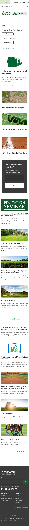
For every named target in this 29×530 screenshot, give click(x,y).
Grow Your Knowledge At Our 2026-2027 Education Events (14, 215)
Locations (18, 496)
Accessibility (4, 520)
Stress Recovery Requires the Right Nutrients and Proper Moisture (14, 271)
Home (3, 24)
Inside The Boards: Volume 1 (10, 439)
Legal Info (12, 518)
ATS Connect (25, 2)
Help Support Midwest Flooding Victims (14, 72)
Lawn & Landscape (9, 38)
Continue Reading (9, 86)
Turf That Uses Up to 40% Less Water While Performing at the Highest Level (14, 328)
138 (24, 451)
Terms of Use (19, 518)
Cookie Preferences (13, 520)
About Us (18, 498)
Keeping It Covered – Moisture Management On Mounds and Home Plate (14, 387)
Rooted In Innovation (8, 300)
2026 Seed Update (7, 414)
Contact (17, 505)
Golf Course (7, 34)
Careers (17, 503)
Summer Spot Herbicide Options (12, 243)
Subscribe (14, 185)
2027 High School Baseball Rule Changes (14, 154)
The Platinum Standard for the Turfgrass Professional (14, 358)
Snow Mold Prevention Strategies (13, 108)
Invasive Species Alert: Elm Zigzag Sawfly (14, 130)
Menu (23, 13)
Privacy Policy (4, 518)
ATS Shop (15, 2)
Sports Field (7, 42)
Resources (10, 24)
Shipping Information (21, 508)
